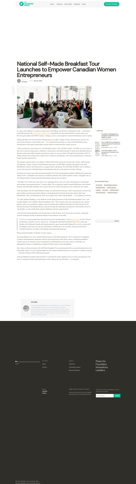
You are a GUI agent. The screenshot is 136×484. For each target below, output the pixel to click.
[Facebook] (13, 87)
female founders (100, 187)
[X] (13, 90)
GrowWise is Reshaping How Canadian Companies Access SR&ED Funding (110, 135)
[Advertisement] (107, 96)
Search (117, 221)
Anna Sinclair (74, 219)
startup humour (114, 190)
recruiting (105, 190)
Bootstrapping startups (110, 185)
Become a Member (74, 370)
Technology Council (74, 367)
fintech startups (111, 187)
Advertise (72, 364)
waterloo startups (112, 192)
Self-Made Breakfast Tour (41, 133)
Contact (44, 367)
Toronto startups (100, 192)
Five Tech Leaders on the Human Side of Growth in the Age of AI (110, 152)
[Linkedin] (13, 93)
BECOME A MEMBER (111, 4)
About (44, 364)
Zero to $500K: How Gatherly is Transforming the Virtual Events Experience (110, 143)
